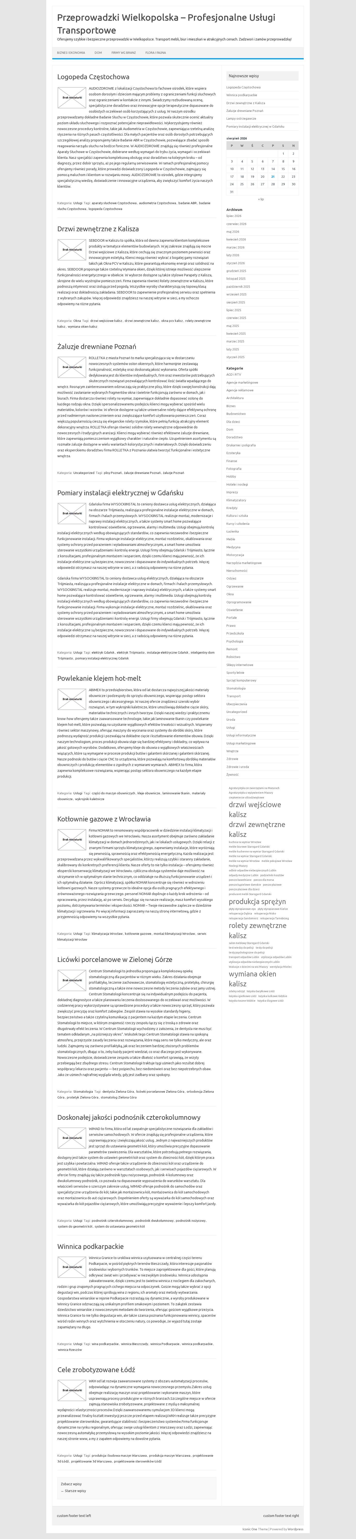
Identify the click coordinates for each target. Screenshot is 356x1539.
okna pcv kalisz (172, 320)
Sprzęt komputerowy (241, 680)
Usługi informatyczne (241, 735)
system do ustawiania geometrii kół (120, 1226)
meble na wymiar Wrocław (244, 860)
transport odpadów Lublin (244, 957)
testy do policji (264, 947)
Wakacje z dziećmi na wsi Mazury (248, 966)
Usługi (77, 203)
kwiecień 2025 (236, 333)
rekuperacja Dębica (240, 913)
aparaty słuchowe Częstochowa (114, 203)
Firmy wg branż (124, 52)
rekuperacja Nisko (265, 913)
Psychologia (234, 641)
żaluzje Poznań (173, 472)
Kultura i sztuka (237, 515)
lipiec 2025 (233, 310)
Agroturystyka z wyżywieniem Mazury (251, 792)
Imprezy (232, 492)
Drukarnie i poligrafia (241, 445)
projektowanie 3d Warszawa (91, 1461)
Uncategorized (83, 472)
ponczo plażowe (272, 884)
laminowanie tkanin (176, 793)
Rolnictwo (233, 656)
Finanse (231, 461)
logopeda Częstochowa (105, 208)
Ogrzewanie (234, 586)
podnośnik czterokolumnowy (112, 1220)
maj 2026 (232, 231)
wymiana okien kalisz (82, 326)
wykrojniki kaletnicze (89, 799)
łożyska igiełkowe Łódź (242, 996)
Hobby (231, 476)
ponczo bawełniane (240, 879)
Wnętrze (232, 751)
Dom (98, 52)
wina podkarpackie (105, 1344)
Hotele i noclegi (237, 484)
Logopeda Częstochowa (93, 76)
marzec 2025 (235, 341)
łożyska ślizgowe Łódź (270, 1000)
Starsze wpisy (73, 1491)
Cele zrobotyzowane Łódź (96, 1369)
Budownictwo (236, 413)
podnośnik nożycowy (190, 1220)
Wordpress (295, 1529)
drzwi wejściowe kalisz (106, 320)
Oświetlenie (234, 609)
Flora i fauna (156, 52)
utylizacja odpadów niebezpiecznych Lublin (254, 961)
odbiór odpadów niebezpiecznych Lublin (252, 870)
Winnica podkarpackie (90, 1246)
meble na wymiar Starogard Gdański (250, 856)
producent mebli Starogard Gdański (250, 894)
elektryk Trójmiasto (131, 652)
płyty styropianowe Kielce (273, 908)
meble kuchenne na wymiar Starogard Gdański (256, 851)
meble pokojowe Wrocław (277, 860)
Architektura (235, 398)
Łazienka (232, 531)
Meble (230, 539)
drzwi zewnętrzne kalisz (142, 320)
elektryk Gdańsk (103, 652)
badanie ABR (187, 203)
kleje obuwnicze (149, 793)
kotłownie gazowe (138, 933)
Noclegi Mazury (238, 865)
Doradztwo (234, 437)
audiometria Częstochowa (157, 203)
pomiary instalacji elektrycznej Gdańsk (102, 658)
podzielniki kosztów (272, 875)
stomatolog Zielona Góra (119, 1097)
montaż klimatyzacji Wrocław (174, 933)
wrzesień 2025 (236, 294)
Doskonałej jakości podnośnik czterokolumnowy (129, 1117)
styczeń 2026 (235, 263)
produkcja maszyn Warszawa (169, 1455)
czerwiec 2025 (236, 317)
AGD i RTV (233, 374)
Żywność (232, 774)
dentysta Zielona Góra (118, 1091)
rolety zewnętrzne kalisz (257, 930)
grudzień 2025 (236, 270)
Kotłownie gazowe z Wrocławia (104, 819)
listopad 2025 (236, 278)
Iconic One (250, 1529)
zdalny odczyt (237, 991)
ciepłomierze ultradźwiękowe (246, 797)
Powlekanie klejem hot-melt (99, 678)
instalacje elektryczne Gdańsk (167, 652)
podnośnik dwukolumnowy (154, 1220)
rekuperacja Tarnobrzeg (274, 918)
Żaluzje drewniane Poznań (96, 346)
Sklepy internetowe (239, 664)
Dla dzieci (233, 421)
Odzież (231, 578)
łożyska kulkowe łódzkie (272, 996)
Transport (233, 696)
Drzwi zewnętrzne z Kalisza (98, 228)
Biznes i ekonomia (71, 52)
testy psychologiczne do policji (247, 952)
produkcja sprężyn (257, 901)
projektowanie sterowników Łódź (138, 1461)
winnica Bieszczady (134, 1344)
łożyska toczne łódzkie (242, 1000)
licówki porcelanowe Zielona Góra (160, 1091)
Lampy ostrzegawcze (241, 118)
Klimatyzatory (236, 500)
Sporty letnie (235, 672)
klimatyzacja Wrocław (107, 933)
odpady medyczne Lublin (243, 875)
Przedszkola (235, 633)
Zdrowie (232, 758)
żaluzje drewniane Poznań (142, 472)
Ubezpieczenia (236, 704)
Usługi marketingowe (241, 743)
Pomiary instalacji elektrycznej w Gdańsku (120, 492)
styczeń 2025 (235, 357)
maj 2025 (232, 325)
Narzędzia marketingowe (244, 563)
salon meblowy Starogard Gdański (249, 943)
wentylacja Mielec (281, 966)
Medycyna (233, 547)
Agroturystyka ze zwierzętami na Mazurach (254, 788)
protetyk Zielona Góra (82, 1097)
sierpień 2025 (235, 302)
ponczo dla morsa (264, 879)
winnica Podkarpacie (164, 1344)
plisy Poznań (113, 472)
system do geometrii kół (75, 1226)
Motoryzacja (235, 555)
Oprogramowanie (238, 602)
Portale (231, 617)
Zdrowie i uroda (237, 766)
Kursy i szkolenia (237, 523)
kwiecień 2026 (236, 239)
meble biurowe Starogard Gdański (249, 846)
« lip (261, 199)
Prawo (231, 625)
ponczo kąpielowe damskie (245, 884)
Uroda (230, 719)
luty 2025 (232, 349)
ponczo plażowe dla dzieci (244, 889)
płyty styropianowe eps (242, 908)
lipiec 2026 (233, 215)
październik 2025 (238, 286)
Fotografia (233, 468)
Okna (77, 320)
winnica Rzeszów (70, 1349)
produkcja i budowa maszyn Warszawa (119, 1455)
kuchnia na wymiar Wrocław (245, 842)
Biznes (231, 406)
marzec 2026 (235, 247)
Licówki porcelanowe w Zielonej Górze (114, 959)
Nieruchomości (236, 570)
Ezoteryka (233, 453)
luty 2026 (232, 255)
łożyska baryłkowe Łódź (261, 991)
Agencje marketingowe (242, 382)
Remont (232, 649)
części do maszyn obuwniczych (113, 793)
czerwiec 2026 (236, 223)
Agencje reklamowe (240, 390)
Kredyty (231, 508)
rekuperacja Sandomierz (243, 918)
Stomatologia (83, 1091)
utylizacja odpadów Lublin (276, 957)
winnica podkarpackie (197, 1344)
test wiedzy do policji (241, 947)
